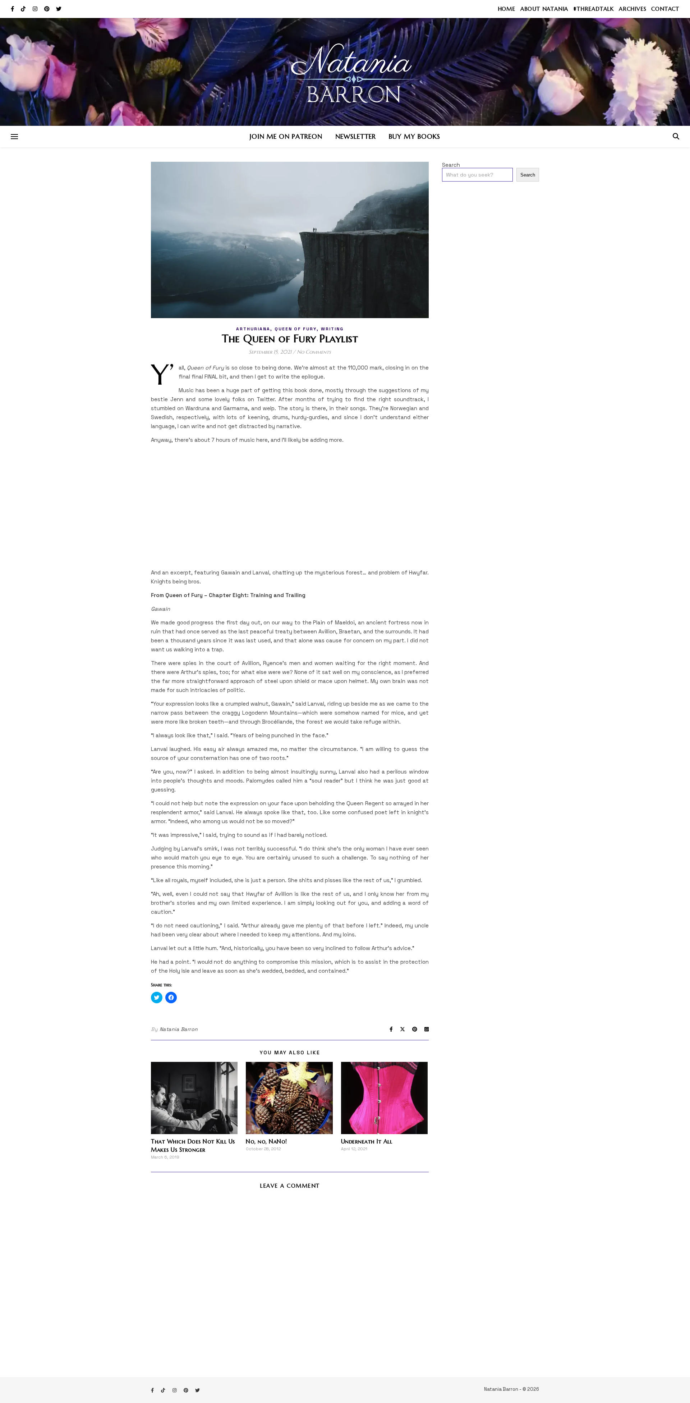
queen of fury (296, 329)
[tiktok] (24, 8)
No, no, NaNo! (266, 1141)
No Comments (314, 351)
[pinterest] (47, 8)
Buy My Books (414, 136)
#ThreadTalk (593, 8)
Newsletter (355, 136)
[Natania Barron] (345, 72)
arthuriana (253, 329)
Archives (632, 8)
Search (451, 164)
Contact (665, 8)
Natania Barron (179, 1029)
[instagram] (36, 8)
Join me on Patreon (286, 136)
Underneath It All (366, 1141)
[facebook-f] (13, 8)
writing (332, 329)
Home (506, 8)
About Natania (544, 8)
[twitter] (58, 8)
